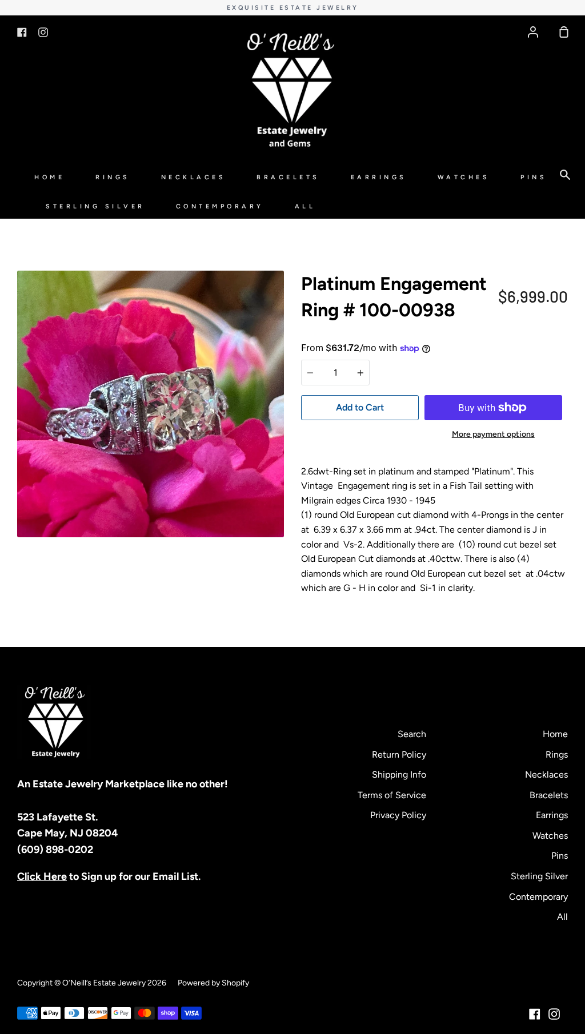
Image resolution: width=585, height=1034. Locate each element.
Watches (464, 177)
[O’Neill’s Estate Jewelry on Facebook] (534, 1014)
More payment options (493, 434)
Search (412, 734)
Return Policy (399, 754)
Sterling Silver (95, 206)
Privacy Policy (398, 815)
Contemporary (220, 206)
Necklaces (193, 177)
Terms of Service (392, 795)
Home (49, 177)
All (305, 206)
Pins (533, 177)
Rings (112, 177)
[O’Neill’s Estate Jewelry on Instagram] (554, 1014)
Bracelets (288, 177)
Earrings (379, 177)
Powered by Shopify (213, 983)
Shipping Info (399, 774)
